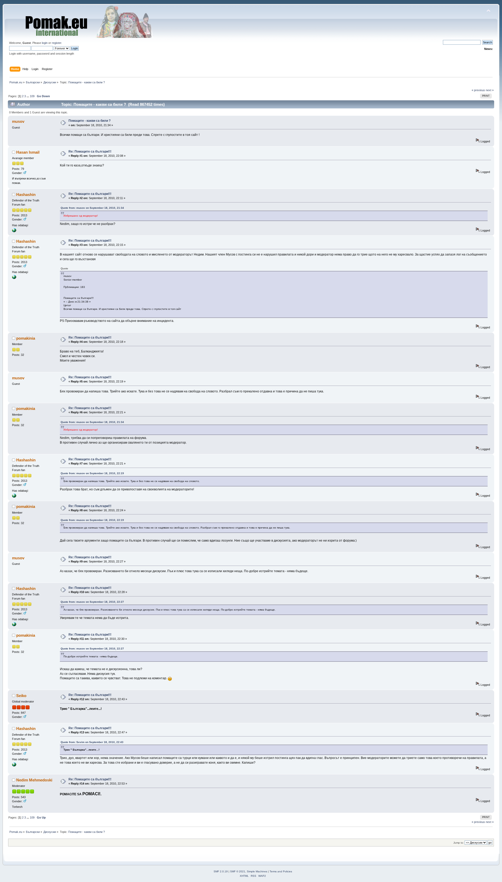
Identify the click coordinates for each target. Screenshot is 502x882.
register (56, 42)
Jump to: (458, 842)
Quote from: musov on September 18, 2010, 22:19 (92, 473)
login (45, 42)
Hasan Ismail (27, 152)
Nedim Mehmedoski (34, 780)
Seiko (21, 695)
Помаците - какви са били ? (90, 121)
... (28, 96)
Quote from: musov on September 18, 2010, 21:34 (92, 207)
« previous (478, 90)
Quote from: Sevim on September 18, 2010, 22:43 (92, 742)
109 (32, 96)
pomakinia (25, 338)
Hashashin (26, 194)
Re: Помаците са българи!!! (90, 151)
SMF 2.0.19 (221, 871)
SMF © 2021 (237, 871)
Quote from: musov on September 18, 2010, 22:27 (92, 601)
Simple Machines (257, 871)
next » (490, 90)
